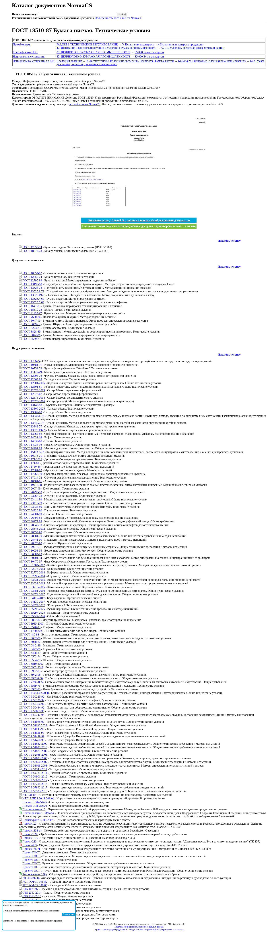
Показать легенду (229, 240)
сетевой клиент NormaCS (84, 104)
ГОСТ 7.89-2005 (32, 682)
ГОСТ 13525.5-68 (33, 302)
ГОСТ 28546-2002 (33, 528)
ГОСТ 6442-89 (31, 645)
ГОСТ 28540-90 (32, 525)
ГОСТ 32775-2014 (33, 568)
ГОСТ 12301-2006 (33, 383)
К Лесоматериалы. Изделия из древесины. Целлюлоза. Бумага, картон (130, 60)
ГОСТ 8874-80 (31, 335)
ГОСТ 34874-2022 (33, 605)
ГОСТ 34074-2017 (33, 594)
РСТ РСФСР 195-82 (34, 881)
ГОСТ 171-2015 (32, 459)
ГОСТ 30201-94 (32, 557)
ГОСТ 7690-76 (31, 316)
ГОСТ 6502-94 (31, 656)
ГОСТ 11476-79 (32, 372)
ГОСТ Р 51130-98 (33, 729)
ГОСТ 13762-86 (32, 433)
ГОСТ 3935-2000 (32, 623)
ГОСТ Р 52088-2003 (34, 754)
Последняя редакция (69, 60)
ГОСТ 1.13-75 (31, 361)
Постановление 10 (33, 809)
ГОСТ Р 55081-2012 (34, 780)
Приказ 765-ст (31, 848)
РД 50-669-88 (30, 878)
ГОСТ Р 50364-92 (33, 703)
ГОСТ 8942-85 (31, 689)
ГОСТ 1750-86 (31, 466)
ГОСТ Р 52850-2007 (34, 761)
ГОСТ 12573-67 (32, 394)
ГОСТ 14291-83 (32, 448)
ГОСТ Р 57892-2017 (34, 787)
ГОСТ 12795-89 (32, 280)
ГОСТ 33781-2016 (33, 590)
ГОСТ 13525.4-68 (33, 298)
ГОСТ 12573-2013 (33, 390)
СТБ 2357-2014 (31, 892)
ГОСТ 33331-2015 (33, 579)
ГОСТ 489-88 (30, 634)
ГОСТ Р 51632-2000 (34, 743)
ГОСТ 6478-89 (31, 652)
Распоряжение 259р (34, 874)
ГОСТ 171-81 (30, 462)
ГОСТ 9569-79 (31, 338)
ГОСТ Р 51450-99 (33, 740)
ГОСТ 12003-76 (32, 375)
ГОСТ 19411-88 (32, 484)
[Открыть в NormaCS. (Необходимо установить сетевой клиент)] (13, 74)
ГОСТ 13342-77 (32, 426)
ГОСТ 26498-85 (32, 517)
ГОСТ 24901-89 (32, 514)
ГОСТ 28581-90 (32, 535)
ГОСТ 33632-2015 (33, 583)
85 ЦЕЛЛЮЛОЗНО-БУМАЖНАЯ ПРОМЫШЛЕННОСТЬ (93, 52)
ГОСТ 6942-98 (31, 674)
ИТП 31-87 (29, 794)
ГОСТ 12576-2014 (33, 397)
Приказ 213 (29, 841)
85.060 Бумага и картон (149, 52)
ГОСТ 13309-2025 (33, 408)
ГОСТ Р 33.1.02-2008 (35, 692)
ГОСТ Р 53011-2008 (34, 765)
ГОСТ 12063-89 (32, 379)
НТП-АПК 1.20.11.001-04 (38, 798)
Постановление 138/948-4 (38, 813)
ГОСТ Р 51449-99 (33, 736)
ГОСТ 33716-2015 (33, 587)
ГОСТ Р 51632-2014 (34, 747)
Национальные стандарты (29, 56)
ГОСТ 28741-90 (32, 539)
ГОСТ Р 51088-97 (33, 721)
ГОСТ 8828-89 (31, 331)
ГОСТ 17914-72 (32, 477)
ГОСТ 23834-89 (32, 506)
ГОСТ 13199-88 (32, 284)
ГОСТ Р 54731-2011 (34, 772)
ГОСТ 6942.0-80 (32, 678)
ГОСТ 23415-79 (32, 503)
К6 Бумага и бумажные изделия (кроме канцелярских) (212, 60)
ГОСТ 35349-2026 (33, 616)
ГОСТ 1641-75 (31, 306)
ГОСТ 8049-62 (31, 324)
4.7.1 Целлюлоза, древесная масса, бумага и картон (192, 47)
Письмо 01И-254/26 (34, 802)
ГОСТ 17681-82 (32, 470)
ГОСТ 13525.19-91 (34, 295)
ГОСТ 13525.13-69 (34, 430)
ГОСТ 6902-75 (31, 671)
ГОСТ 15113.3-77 (33, 452)
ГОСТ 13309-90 (32, 412)
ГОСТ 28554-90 (32, 532)
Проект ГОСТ (31, 852)
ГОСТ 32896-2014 (33, 576)
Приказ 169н (30, 834)
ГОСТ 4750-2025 (32, 630)
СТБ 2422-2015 (31, 899)
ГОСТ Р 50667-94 (33, 711)
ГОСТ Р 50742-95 (33, 714)
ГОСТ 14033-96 (32, 444)
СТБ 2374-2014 (31, 896)
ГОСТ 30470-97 (32, 561)
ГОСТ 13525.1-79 (33, 291)
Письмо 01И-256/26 (34, 805)
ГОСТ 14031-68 (32, 437)
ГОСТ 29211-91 (32, 546)
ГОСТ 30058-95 (32, 550)
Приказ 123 (29, 823)
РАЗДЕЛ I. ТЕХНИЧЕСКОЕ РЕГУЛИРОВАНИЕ (87, 44)
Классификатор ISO (25, 52)
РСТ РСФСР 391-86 (34, 885)
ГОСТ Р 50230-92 (33, 700)
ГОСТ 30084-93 (32, 554)
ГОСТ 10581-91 (32, 364)
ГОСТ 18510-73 (32, 250)
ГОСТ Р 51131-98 (33, 732)
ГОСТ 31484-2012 (33, 565)
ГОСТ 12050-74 (32, 247)
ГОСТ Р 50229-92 (33, 696)
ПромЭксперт (21, 44)
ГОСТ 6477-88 (31, 649)
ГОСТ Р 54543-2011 (34, 769)
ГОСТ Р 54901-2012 (34, 776)
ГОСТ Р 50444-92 (33, 707)
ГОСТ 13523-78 (32, 287)
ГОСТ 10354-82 (32, 273)
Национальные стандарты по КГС (34, 60)
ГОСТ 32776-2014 (33, 572)
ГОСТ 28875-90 (32, 543)
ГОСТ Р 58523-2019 (34, 791)
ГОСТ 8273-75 (31, 327)
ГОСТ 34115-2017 (33, 598)
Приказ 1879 (30, 837)
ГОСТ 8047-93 (31, 320)
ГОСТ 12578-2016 (33, 401)
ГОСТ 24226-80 (32, 510)
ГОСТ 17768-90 (32, 473)
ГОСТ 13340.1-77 (33, 415)
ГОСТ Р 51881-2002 (34, 750)
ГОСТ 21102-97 (32, 313)
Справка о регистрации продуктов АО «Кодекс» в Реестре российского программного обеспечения (139, 929)
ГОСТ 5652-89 (31, 638)
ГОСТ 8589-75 (31, 685)
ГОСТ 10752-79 (32, 368)
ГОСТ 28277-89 (32, 521)
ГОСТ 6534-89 (31, 660)
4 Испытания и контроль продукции (180, 44)
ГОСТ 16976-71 (32, 455)
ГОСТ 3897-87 (31, 619)
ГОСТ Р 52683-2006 (34, 758)
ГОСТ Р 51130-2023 (34, 725)
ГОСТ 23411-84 (32, 499)
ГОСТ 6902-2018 (32, 667)
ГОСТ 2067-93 (31, 488)
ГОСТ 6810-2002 (32, 663)
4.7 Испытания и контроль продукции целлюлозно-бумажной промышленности (106, 47)
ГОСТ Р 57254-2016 (34, 783)
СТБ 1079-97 (30, 888)
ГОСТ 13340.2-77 (33, 422)
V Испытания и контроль (138, 44)
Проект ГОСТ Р (32, 870)
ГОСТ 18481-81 (32, 481)
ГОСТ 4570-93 (31, 627)
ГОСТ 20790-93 (32, 492)
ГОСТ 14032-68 (32, 441)
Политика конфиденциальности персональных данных (139, 927)
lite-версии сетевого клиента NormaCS (118, 18)
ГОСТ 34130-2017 (33, 601)
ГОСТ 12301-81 (32, 386)
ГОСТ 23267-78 (32, 495)
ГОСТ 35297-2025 (33, 612)
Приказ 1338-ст (32, 830)
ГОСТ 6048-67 (31, 641)
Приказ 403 (29, 845)
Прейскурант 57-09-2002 (37, 819)
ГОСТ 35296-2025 (33, 609)
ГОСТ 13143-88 (32, 404)
